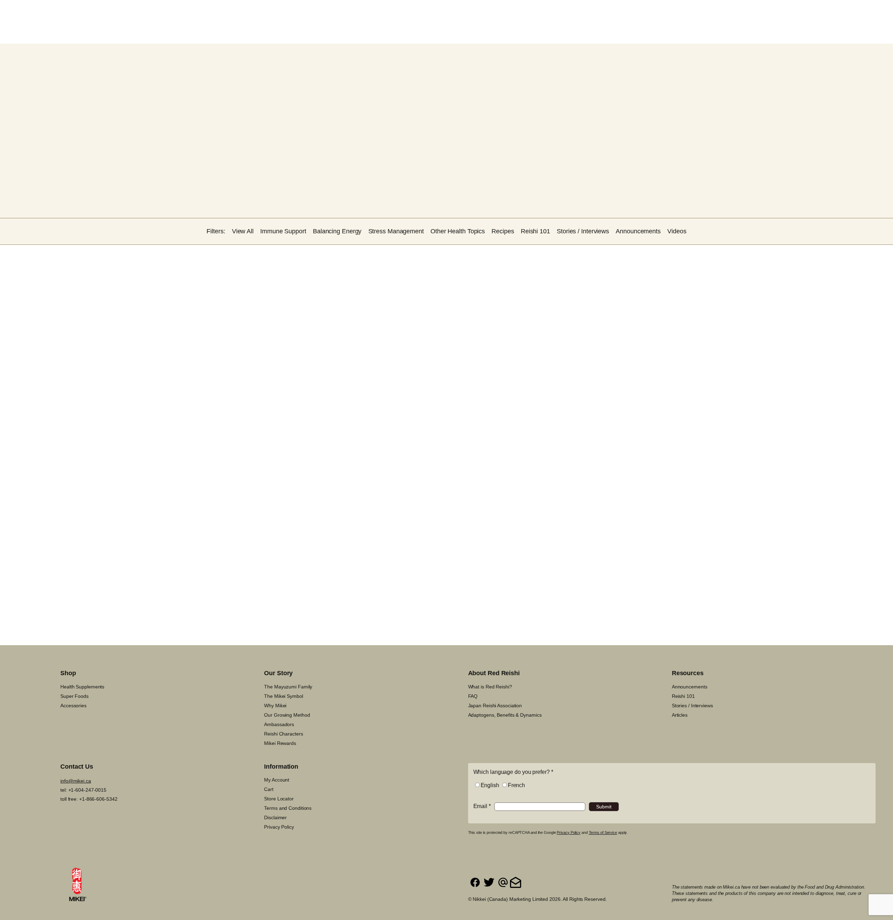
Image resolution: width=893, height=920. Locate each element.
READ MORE (263, 523)
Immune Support (255, 444)
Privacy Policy (568, 832)
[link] (805, 11)
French (516, 785)
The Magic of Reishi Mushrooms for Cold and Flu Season (168, 456)
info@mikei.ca (75, 781)
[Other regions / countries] (864, 11)
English (490, 785)
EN (832, 12)
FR (842, 12)
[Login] (789, 11)
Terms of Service (603, 832)
